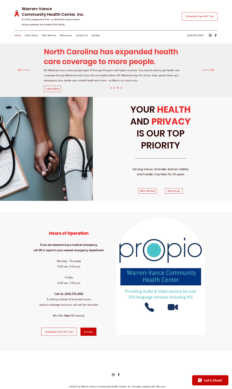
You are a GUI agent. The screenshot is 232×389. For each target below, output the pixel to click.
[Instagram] (210, 35)
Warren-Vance (37, 9)
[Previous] (24, 70)
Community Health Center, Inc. (53, 14)
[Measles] (114, 87)
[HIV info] (110, 87)
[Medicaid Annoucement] (117, 87)
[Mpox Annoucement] (121, 88)
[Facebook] (216, 35)
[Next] (208, 70)
